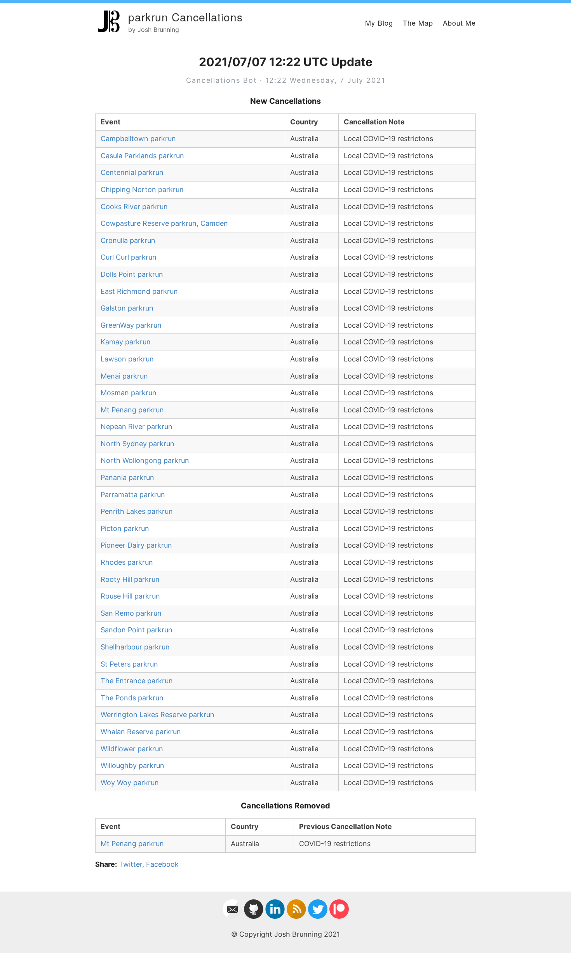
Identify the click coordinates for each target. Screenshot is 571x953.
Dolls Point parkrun (132, 274)
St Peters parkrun (129, 664)
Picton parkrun (125, 528)
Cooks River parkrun (134, 206)
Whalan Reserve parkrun (141, 732)
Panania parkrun (127, 477)
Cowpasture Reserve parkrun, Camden (164, 223)
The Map (418, 22)
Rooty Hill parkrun (130, 579)
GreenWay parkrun (131, 325)
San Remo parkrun (131, 613)
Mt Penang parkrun (132, 410)
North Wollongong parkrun (145, 460)
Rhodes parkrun (127, 562)
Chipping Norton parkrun (142, 189)
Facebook (162, 864)
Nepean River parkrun (136, 426)
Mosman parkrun (129, 393)
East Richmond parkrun (139, 291)
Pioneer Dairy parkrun (136, 545)
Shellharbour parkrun (135, 647)
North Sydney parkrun (137, 444)
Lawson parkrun (127, 359)
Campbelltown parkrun (138, 138)
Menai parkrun (124, 376)
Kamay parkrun (126, 342)
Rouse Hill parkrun (130, 596)
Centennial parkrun (132, 172)
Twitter (130, 864)
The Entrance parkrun (137, 681)
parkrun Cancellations (185, 16)
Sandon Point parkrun (136, 630)
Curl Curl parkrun (129, 257)
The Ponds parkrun (132, 698)
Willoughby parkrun (132, 765)
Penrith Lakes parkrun (137, 511)
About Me (459, 22)
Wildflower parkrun (132, 749)
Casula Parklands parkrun (142, 156)
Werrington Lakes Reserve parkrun (157, 714)
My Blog (379, 22)
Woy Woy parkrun (130, 782)
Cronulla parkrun (128, 240)
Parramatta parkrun (133, 494)
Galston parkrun (127, 308)
